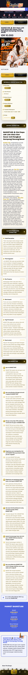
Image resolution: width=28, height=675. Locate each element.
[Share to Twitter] (4, 669)
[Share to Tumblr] (25, 669)
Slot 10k (16, 169)
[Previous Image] (1, 51)
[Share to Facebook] (8, 669)
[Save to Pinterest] (16, 669)
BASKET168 (6, 142)
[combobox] (12, 9)
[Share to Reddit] (21, 669)
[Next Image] (27, 51)
